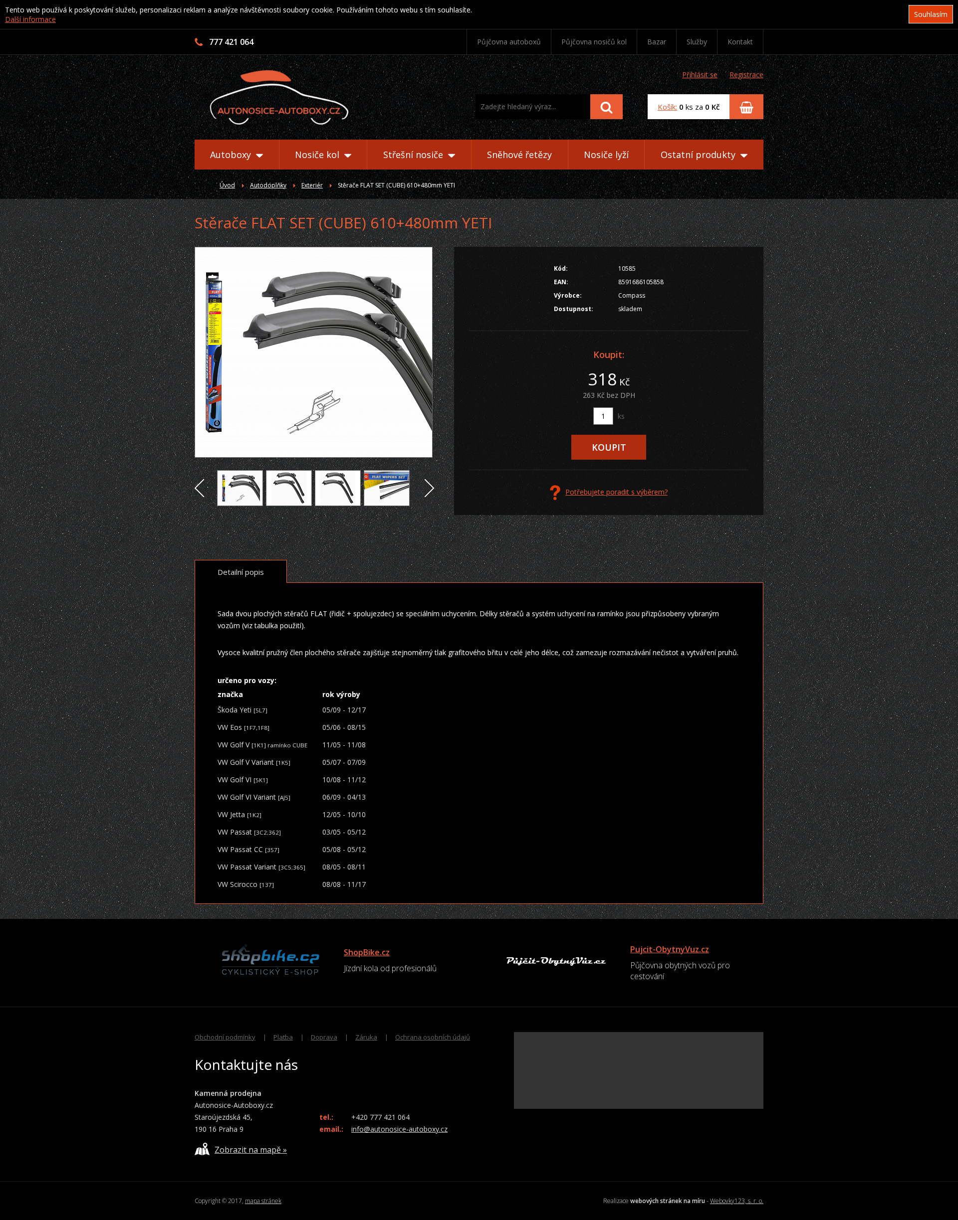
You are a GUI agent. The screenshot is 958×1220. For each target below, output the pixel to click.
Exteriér (312, 185)
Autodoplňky (268, 185)
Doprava (324, 1037)
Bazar (656, 41)
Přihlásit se (700, 74)
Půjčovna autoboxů (509, 41)
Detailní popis (241, 572)
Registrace (746, 74)
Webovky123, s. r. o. (736, 1201)
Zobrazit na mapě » (251, 1149)
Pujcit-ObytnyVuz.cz (669, 949)
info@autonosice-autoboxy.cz (399, 1129)
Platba (283, 1037)
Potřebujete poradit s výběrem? (616, 492)
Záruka (366, 1037)
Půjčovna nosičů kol (594, 41)
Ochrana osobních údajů (432, 1037)
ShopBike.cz (367, 952)
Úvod (227, 185)
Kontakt (740, 41)
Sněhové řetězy (519, 155)
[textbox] (533, 106)
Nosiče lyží (606, 155)
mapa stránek (263, 1201)
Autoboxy (231, 155)
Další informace (30, 19)
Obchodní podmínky (225, 1037)
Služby (697, 41)
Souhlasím (931, 14)
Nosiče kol (318, 155)
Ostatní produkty (699, 155)
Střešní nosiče (414, 155)
